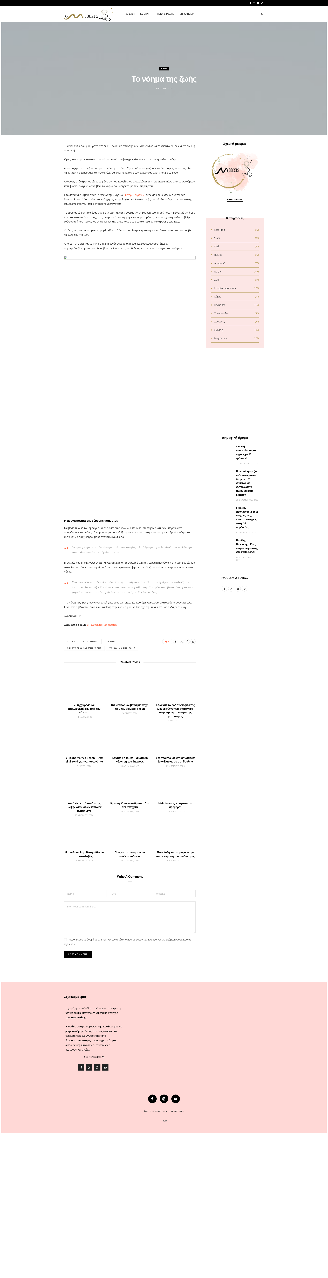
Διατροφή (219, 263)
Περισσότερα (235, 199)
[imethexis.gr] (89, 14)
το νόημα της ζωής (122, 648)
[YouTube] (175, 1099)
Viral (216, 246)
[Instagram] (164, 1099)
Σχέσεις (218, 330)
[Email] (48, 183)
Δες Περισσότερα (94, 1057)
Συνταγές (219, 321)
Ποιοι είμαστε (165, 14)
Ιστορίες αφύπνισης (225, 288)
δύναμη (110, 641)
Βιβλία (164, 68)
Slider (71, 641)
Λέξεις (217, 296)
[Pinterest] (48, 175)
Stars (217, 238)
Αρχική (130, 14)
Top (164, 1121)
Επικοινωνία (187, 14)
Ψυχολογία (220, 338)
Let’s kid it (219, 229)
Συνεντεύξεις (221, 313)
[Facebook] (48, 157)
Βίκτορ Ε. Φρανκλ (134, 194)
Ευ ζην (144, 14)
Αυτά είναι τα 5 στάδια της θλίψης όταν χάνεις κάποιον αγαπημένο (84, 807)
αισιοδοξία (90, 641)
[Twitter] (48, 166)
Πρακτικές (219, 305)
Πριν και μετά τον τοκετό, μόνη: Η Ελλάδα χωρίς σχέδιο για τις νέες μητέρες (234, 753)
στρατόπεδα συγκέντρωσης (84, 648)
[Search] (261, 14)
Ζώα (216, 279)
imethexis (158, 1111)
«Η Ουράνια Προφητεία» (102, 624)
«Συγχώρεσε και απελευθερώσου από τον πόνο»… (84, 709)
